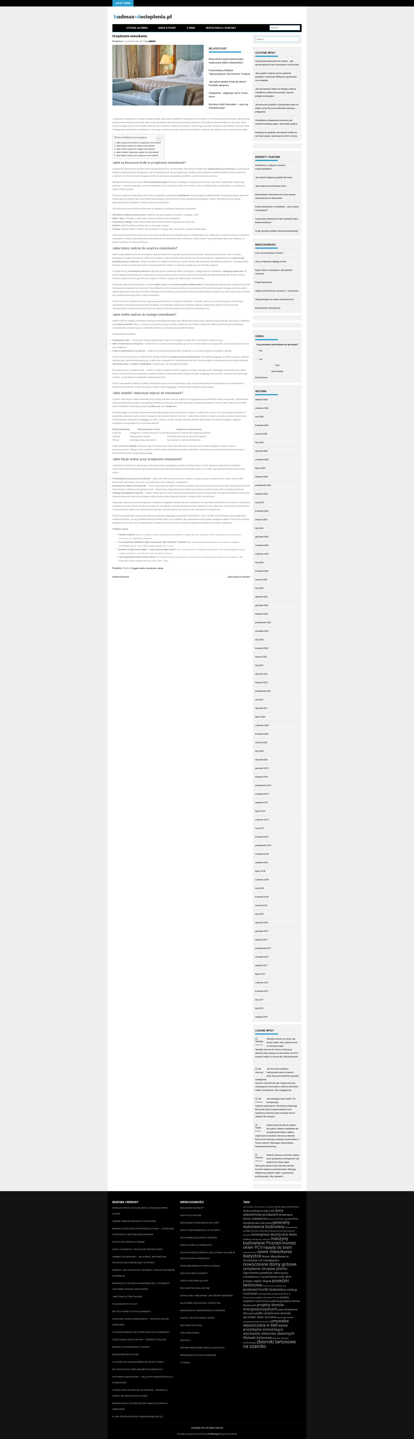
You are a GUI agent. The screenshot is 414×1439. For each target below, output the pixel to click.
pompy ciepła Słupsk (257, 1281)
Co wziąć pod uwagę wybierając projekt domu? (138, 1362)
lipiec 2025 (260, 468)
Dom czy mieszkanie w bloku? (269, 253)
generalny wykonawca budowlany (266, 1224)
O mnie (191, 27)
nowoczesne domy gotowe (270, 1264)
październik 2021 (263, 691)
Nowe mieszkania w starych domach (200, 1266)
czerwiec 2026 (262, 408)
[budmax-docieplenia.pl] (116, 28)
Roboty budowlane (190, 1215)
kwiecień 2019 (261, 837)
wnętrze (172, 387)
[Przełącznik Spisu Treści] (157, 138)
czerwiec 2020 (262, 725)
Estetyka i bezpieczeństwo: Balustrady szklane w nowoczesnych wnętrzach (207, 1255)
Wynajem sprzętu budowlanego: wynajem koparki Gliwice (140, 1211)
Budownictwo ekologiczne (267, 308)
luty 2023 (259, 588)
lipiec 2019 (260, 811)
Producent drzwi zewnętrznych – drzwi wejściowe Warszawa (140, 1322)
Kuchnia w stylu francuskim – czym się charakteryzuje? (147, 549)
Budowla (185, 1340)
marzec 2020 (261, 742)
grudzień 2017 (261, 931)
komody (217, 357)
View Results (277, 371)
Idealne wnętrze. (127, 534)
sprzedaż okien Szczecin (260, 1317)
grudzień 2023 (261, 536)
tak (260, 350)
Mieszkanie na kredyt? (192, 1208)
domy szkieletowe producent (263, 1212)
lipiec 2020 (260, 717)
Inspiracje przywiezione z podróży (131, 1347)
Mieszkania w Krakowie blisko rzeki (199, 1223)
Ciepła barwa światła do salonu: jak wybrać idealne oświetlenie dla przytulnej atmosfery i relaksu (282, 1128)
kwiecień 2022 (261, 648)
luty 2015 (259, 1008)
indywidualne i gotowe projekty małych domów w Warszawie (139, 1406)
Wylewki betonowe (257, 1338)
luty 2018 (259, 914)
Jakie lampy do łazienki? (239, 577)
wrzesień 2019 (262, 794)
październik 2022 (263, 622)
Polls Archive (261, 377)
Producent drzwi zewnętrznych (274, 1286)
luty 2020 (259, 751)
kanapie (145, 419)
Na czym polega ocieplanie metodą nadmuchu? (137, 1369)
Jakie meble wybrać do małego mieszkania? (135, 149)
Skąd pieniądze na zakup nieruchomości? (274, 299)
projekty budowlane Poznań (267, 1297)
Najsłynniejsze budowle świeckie (198, 1237)
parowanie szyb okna (278, 1276)
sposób (170, 515)
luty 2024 (259, 528)
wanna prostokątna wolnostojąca (265, 1327)
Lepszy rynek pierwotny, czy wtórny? (200, 1230)
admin (152, 41)
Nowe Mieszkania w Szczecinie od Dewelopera (266, 1258)
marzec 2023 (261, 579)
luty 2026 (259, 442)
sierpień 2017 (261, 965)
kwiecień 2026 (261, 425)
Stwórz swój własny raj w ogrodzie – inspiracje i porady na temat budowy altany (140, 1393)
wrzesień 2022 (262, 631)
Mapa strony (167, 27)
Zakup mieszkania (189, 1333)
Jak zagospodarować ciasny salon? (137, 557)
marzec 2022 (261, 657)
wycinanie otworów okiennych (268, 1333)
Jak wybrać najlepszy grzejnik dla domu (274, 177)
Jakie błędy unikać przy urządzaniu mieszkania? (137, 155)
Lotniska (185, 1362)
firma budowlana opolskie (280, 1219)
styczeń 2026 (261, 451)
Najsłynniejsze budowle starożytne (200, 1303)
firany (124, 412)
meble (142, 568)
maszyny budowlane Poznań (265, 1241)
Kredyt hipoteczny (263, 282)
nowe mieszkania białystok (267, 1254)
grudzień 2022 (261, 605)
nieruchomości (250, 1252)
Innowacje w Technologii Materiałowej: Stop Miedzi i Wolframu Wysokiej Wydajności (141, 1286)
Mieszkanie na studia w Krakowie (198, 1355)
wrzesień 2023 (262, 545)
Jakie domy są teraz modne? (127, 1296)
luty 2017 (259, 999)
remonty (285, 1313)
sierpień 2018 (261, 862)
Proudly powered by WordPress (192, 1434)
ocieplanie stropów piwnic (265, 1268)
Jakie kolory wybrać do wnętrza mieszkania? (135, 146)
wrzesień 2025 (262, 459)
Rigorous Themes (228, 1434)
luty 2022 (259, 665)
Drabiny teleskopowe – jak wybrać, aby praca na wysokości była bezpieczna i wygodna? (139, 1260)
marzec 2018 (261, 905)
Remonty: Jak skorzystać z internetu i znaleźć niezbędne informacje (143, 1273)
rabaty (160, 568)
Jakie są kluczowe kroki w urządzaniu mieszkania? (138, 143)
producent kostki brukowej (263, 1289)
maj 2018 (259, 888)
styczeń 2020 (261, 759)
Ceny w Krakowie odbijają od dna (270, 261)
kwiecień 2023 (261, 571)
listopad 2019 (261, 777)
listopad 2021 (261, 682)
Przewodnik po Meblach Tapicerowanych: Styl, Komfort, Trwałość (152, 542)
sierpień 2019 (261, 802)
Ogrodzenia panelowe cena (261, 1273)
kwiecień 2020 (261, 734)
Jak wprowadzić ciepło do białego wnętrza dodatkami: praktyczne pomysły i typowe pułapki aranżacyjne (275, 92)
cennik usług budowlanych (286, 1207)
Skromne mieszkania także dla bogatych (202, 1347)
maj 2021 (259, 699)
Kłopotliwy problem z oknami (128, 1242)
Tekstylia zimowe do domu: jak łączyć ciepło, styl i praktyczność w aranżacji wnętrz (282, 1042)
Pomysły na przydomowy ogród (197, 1318)
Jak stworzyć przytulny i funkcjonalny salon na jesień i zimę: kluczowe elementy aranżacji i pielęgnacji (276, 108)
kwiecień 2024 (261, 511)
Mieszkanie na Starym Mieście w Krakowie (202, 1310)
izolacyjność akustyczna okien (274, 1234)
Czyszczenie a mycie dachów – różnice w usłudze (139, 1339)
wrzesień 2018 (262, 854)
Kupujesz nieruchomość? (194, 1273)
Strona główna (137, 27)
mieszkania (151, 568)
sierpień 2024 (261, 494)
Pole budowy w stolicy (124, 1304)
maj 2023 (259, 562)
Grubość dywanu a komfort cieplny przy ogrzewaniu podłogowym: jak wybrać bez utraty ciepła (283, 1158)
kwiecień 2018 (261, 897)
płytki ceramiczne (267, 1313)
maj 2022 (259, 639)
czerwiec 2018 (262, 879)
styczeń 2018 (261, 922)
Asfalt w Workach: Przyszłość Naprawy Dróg (137, 1249)
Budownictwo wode (191, 1325)
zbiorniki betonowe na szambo (269, 1344)
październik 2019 (263, 785)
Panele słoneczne (120, 577)
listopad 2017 (261, 939)
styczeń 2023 (261, 596)
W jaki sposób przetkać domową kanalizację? (277, 231)
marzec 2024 (261, 519)
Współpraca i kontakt (221, 27)
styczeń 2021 (261, 708)
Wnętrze (126, 568)
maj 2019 (259, 828)
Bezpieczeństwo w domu (125, 1354)
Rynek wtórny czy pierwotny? (196, 1245)
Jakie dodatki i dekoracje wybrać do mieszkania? (137, 152)
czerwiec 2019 (262, 819)
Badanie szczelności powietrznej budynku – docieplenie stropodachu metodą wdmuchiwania (143, 1231)
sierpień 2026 (261, 399)
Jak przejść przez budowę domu (270, 186)
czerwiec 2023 (262, 554)
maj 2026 (259, 416)
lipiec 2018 (260, 871)
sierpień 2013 (261, 1017)
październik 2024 (263, 485)
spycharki (281, 1317)
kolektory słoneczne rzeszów (256, 1239)
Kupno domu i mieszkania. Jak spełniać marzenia (206, 1295)
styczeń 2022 (261, 674)
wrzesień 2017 (262, 957)
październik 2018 (263, 845)
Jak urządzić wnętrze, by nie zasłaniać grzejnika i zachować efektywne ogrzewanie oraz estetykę (276, 77)
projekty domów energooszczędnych (263, 1307)
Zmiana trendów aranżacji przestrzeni (134, 1221)
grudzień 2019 (261, 768)
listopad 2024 (261, 476)
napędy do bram (277, 1247)
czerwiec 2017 (262, 982)
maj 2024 (259, 502)
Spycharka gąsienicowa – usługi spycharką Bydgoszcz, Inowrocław (142, 1380)
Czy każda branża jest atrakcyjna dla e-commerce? (141, 1332)
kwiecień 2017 (261, 991)
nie (260, 359)
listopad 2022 (261, 614)
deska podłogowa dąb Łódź (258, 1210)
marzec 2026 (261, 434)
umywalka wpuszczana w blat (266, 1323)
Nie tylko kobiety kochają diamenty (131, 1311)
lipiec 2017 (260, 974)
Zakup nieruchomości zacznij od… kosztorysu (276, 291)
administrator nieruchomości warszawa (258, 1207)
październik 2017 (263, 948)
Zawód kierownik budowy (194, 1280)
